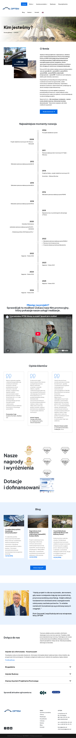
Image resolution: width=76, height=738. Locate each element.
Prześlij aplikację (10, 660)
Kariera (29, 12)
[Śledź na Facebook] (5, 728)
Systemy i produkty (41, 4)
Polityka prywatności (36, 736)
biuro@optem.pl (62, 727)
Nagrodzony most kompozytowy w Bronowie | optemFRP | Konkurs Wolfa (37, 533)
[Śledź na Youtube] (11, 728)
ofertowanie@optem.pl (64, 729)
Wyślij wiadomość (48, 111)
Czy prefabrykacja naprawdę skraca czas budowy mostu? (60, 532)
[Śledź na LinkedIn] (8, 728)
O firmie (24, 4)
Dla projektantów (63, 4)
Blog (23, 12)
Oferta (31, 4)
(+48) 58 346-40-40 (66, 722)
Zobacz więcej (37, 568)
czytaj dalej (9, 556)
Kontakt (37, 12)
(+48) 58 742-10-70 (65, 724)
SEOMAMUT (26, 736)
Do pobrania (43, 718)
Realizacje (53, 4)
